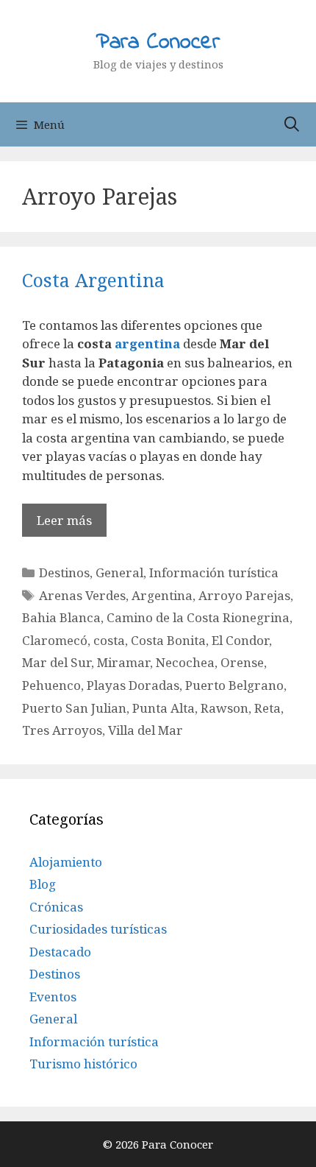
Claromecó (54, 640)
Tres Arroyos (62, 730)
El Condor (240, 640)
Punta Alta (163, 707)
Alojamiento (65, 861)
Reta (267, 707)
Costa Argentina (93, 279)
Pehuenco (51, 685)
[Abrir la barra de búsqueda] (291, 124)
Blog (42, 883)
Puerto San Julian (74, 707)
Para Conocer (158, 43)
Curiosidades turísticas (98, 928)
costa (109, 640)
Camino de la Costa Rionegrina (198, 617)
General (119, 572)
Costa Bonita (168, 640)
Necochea (185, 662)
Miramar (123, 662)
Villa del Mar (145, 730)
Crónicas (56, 906)
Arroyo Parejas (244, 595)
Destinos (64, 572)
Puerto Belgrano (234, 685)
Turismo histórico (83, 1063)
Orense (242, 662)
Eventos (52, 996)
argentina (147, 343)
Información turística (214, 572)
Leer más (64, 520)
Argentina (162, 595)
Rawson (224, 707)
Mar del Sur (56, 662)
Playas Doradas (133, 685)
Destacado (60, 951)
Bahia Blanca (61, 617)
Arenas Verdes (82, 595)
